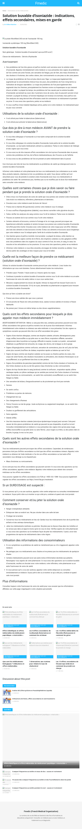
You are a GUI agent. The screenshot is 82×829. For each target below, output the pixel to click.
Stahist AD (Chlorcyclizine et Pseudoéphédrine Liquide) (32, 690)
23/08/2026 (33, 638)
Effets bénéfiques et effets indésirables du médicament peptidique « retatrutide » (13, 633)
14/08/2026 (33, 668)
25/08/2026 (16, 774)
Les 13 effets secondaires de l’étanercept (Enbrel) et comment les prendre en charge (67, 664)
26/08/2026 (7, 638)
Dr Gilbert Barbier (10, 24)
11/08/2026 (60, 671)
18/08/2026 (7, 668)
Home (4, 11)
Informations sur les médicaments (18, 11)
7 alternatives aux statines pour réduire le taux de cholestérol (39, 663)
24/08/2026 (16, 790)
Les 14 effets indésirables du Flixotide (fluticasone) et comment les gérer (67, 633)
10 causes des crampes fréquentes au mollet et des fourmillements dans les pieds (41, 780)
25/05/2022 (23, 24)
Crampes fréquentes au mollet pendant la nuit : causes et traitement (37, 788)
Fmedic (41, 3)
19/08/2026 (60, 638)
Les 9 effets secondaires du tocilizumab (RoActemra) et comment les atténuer (40, 633)
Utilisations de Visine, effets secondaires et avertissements (33, 699)
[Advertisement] (41, 31)
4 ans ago (16, 693)
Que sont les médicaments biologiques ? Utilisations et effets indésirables (13, 663)
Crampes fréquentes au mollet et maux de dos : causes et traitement (37, 771)
